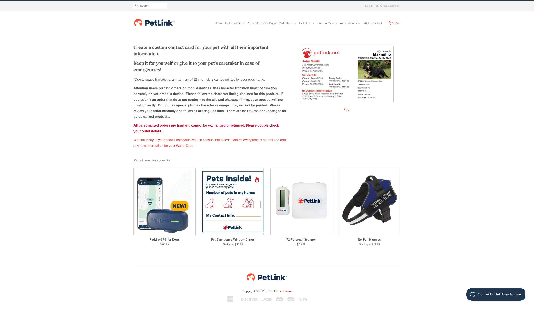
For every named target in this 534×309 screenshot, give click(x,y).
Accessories (349, 23)
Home (218, 23)
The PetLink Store (280, 291)
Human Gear (326, 23)
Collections (287, 23)
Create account (390, 5)
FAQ (366, 23)
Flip (347, 109)
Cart (397, 23)
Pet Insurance (234, 23)
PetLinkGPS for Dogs (261, 23)
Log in (369, 5)
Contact (376, 23)
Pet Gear (305, 23)
